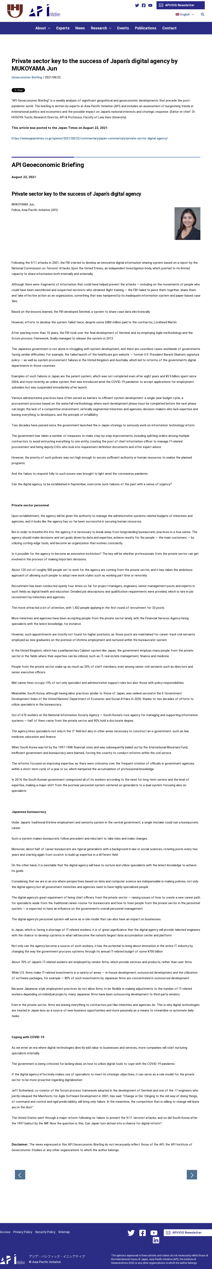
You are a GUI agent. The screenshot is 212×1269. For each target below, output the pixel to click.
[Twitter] (137, 5)
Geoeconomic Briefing (27, 77)
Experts (63, 28)
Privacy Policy (22, 1232)
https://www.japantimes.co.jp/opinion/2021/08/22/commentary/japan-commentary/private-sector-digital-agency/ (90, 138)
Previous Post (20, 1175)
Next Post (192, 1175)
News (80, 28)
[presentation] (192, 14)
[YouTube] (150, 5)
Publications (145, 28)
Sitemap (64, 1232)
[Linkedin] (156, 1240)
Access (5, 1232)
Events (123, 28)
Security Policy (45, 1232)
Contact (169, 28)
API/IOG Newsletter (179, 5)
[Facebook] (144, 5)
